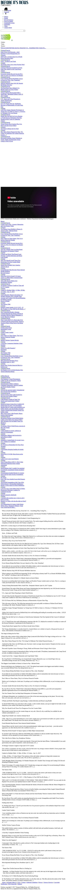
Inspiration (7, 24)
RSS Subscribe (12, 884)
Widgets (19, 884)
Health (6, 18)
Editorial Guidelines (32, 882)
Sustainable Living (9, 23)
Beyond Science (8, 20)
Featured (6, 12)
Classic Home (8, 27)
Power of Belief (8, 21)
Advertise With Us (11, 882)
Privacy (40, 882)
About (3, 882)
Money (6, 16)
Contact (23, 882)
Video (6, 26)
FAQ (19, 882)
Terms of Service (48, 882)
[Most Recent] (5, 376)
